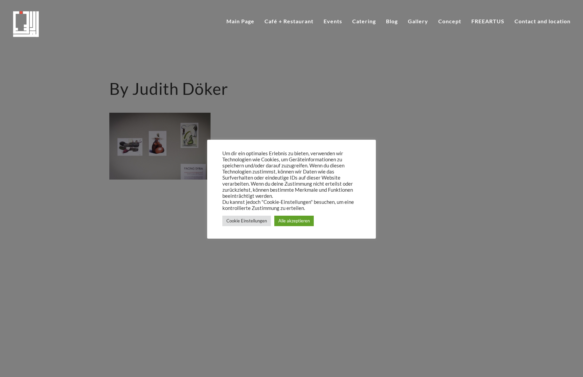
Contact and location (543, 21)
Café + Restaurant (289, 21)
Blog (392, 21)
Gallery (418, 21)
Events (333, 21)
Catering (364, 21)
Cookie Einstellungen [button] (246, 220)
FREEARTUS (487, 21)
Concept (449, 21)
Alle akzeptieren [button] (294, 220)
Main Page (240, 21)
